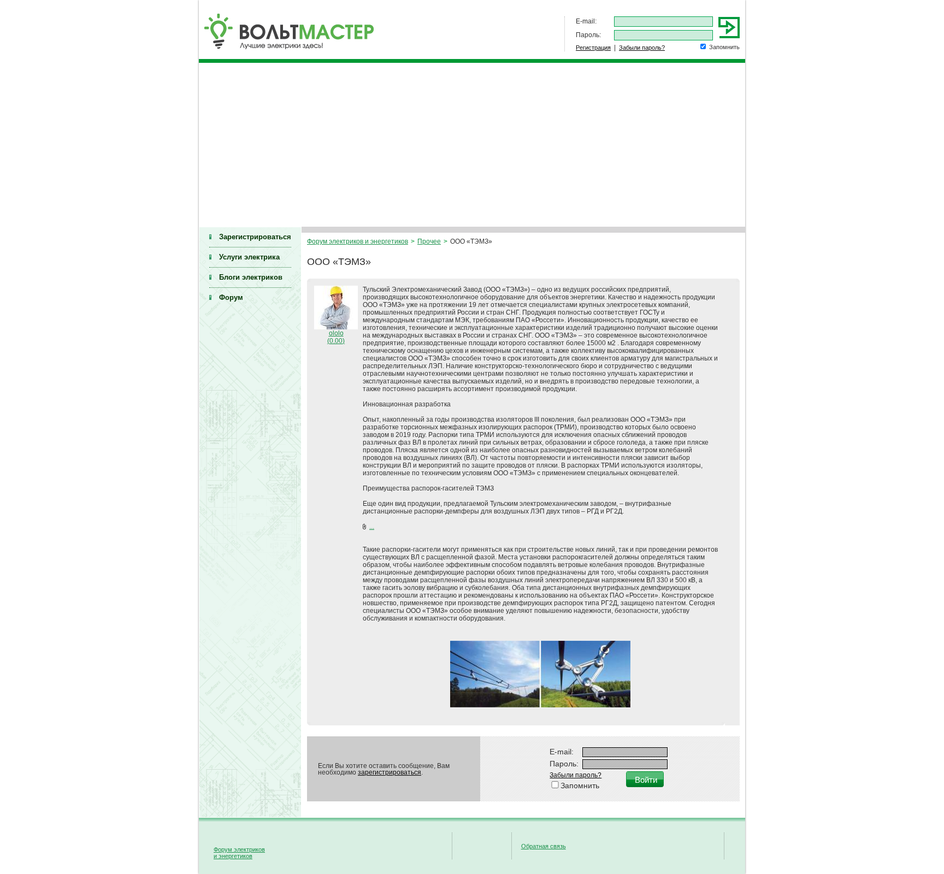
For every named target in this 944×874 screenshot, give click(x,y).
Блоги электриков (250, 277)
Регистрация (593, 47)
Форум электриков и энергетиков (357, 241)
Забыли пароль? (642, 47)
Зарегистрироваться (255, 237)
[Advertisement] (472, 144)
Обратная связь (543, 846)
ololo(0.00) (336, 337)
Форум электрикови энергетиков (239, 852)
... (371, 526)
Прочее (429, 241)
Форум (231, 297)
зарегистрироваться (389, 772)
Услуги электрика (249, 257)
